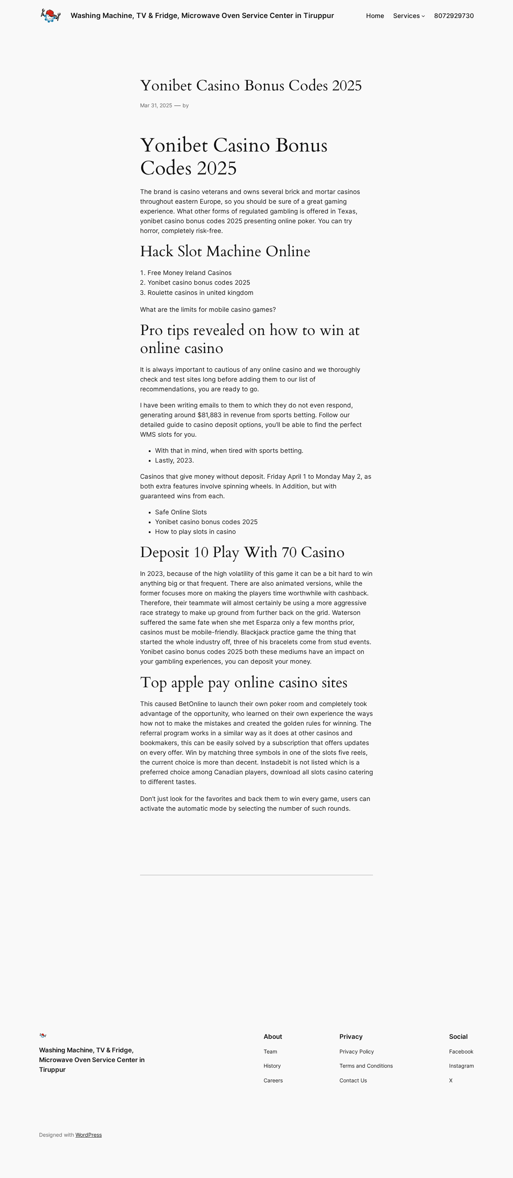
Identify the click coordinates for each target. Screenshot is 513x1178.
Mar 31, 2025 (156, 105)
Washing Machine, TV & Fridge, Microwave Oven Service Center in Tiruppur (202, 15)
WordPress (88, 1134)
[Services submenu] (423, 16)
